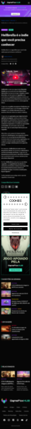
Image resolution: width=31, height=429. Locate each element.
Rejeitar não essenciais (15, 228)
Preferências (15, 232)
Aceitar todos (15, 224)
